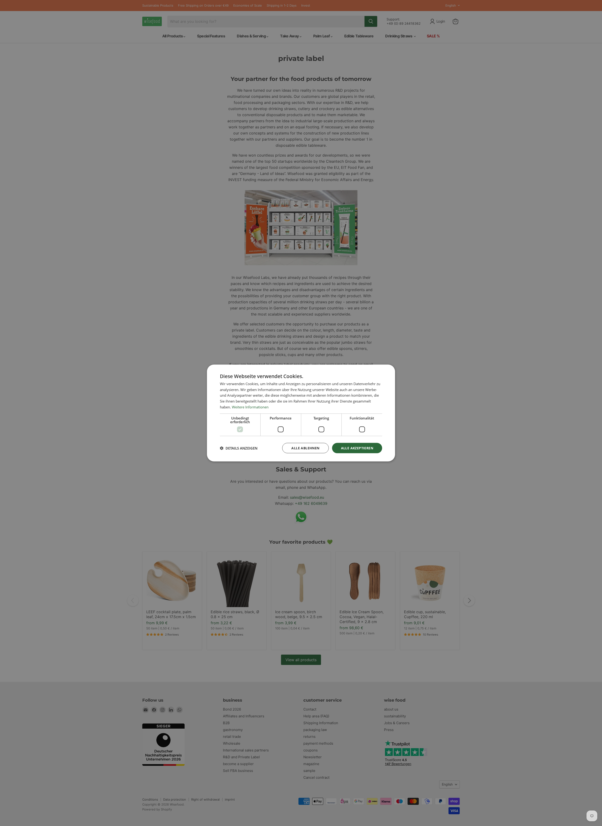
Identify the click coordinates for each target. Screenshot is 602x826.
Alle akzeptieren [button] (357, 448)
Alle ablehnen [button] (305, 448)
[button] (238, 448)
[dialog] (301, 413)
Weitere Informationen (250, 406)
